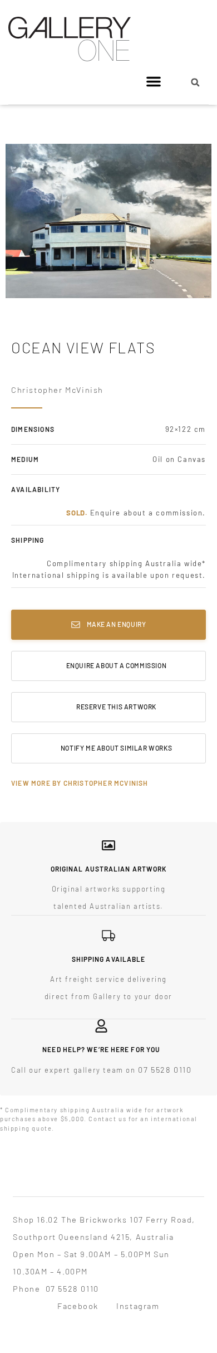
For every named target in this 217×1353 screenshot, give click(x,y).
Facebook (77, 1306)
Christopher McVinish (57, 390)
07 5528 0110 (164, 1069)
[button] (153, 81)
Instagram (137, 1306)
